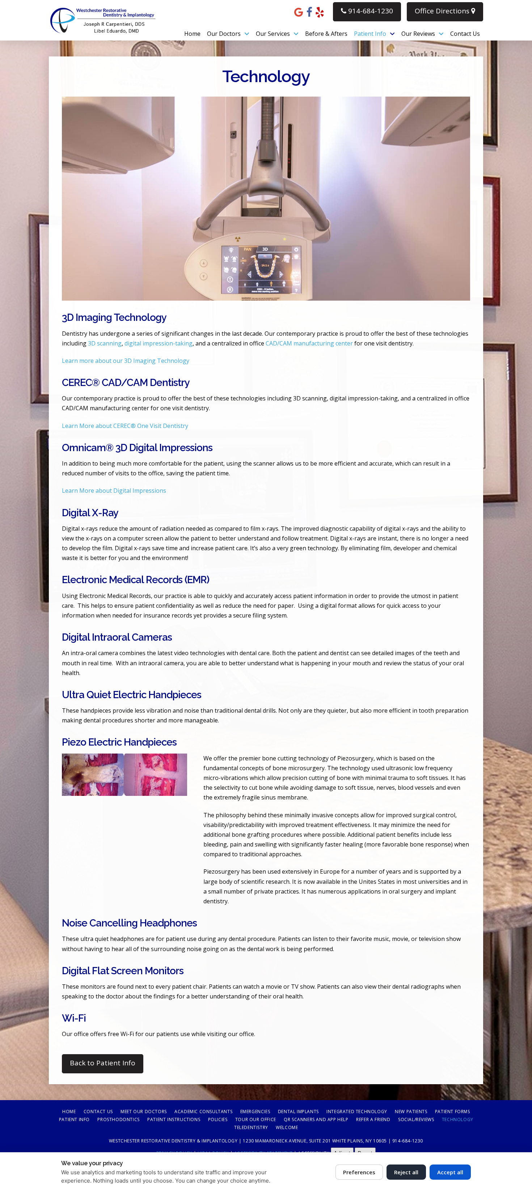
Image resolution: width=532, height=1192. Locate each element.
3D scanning (105, 343)
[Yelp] (319, 12)
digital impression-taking (158, 343)
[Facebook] (309, 12)
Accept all (450, 1172)
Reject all (406, 1172)
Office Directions (443, 11)
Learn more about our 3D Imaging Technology (125, 361)
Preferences (359, 1172)
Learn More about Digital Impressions (114, 491)
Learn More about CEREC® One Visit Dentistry (125, 426)
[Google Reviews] (298, 12)
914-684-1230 (369, 11)
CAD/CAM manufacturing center (309, 343)
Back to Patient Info (102, 1063)
